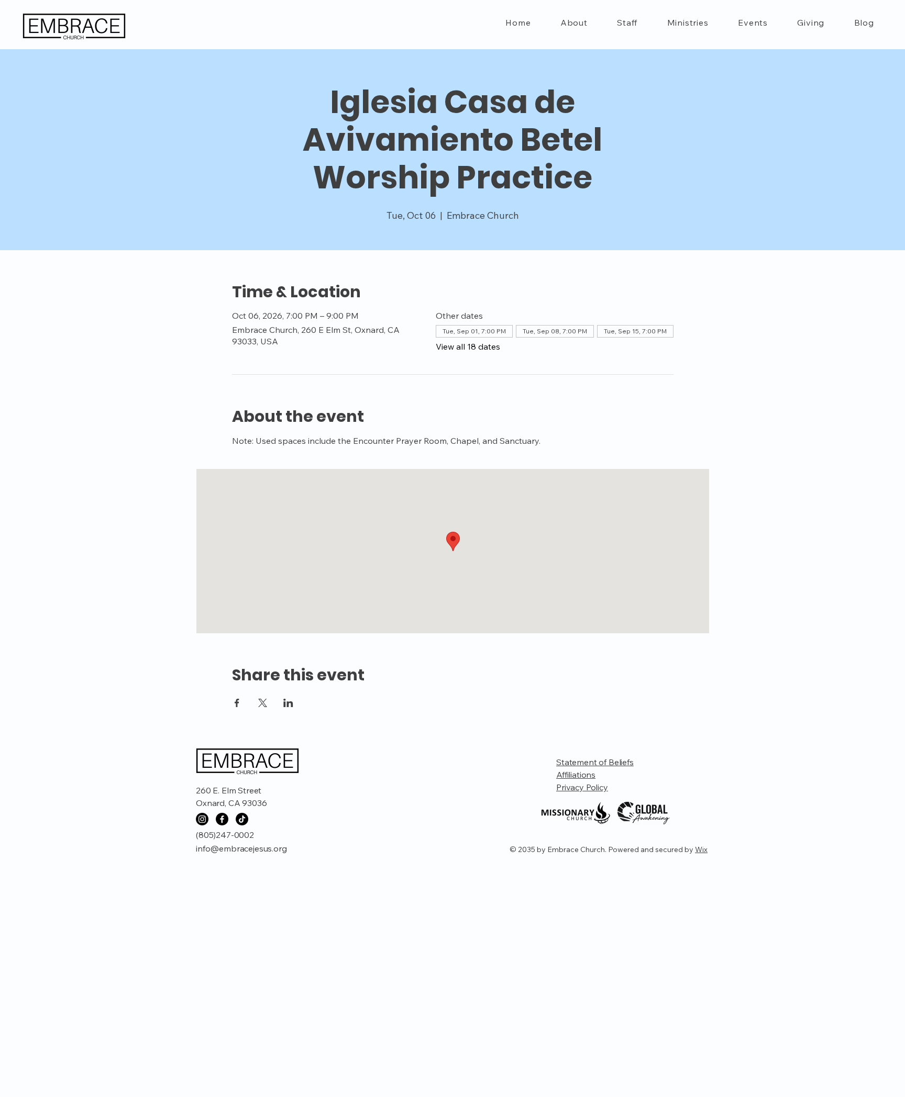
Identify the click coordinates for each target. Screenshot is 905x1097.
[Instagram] (202, 819)
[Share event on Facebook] (237, 703)
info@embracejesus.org (241, 848)
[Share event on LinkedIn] (288, 703)
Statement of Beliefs (595, 762)
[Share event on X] (263, 703)
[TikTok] (242, 819)
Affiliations (575, 774)
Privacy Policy (582, 787)
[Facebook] (222, 819)
